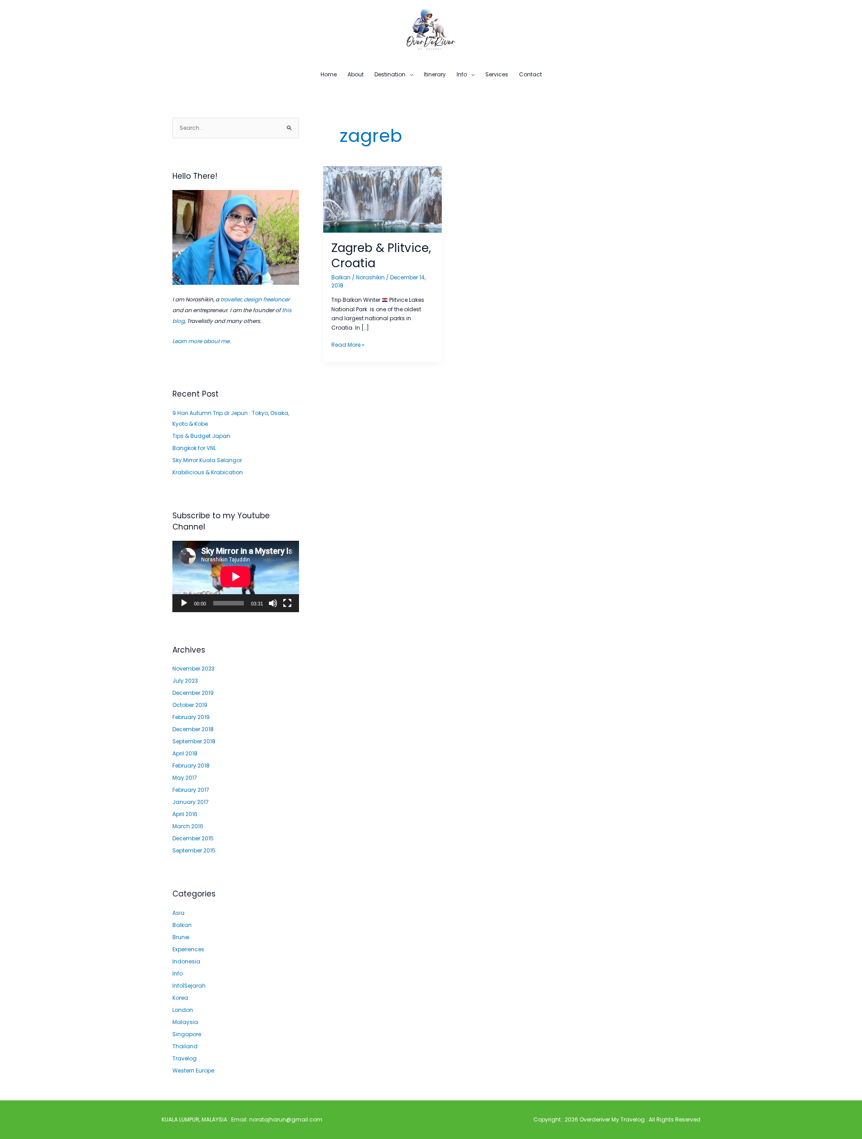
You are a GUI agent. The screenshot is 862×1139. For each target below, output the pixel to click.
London (182, 1010)
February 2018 (191, 765)
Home (329, 74)
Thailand (185, 1046)
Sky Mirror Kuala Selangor (207, 460)
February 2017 (190, 790)
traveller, (231, 299)
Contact (530, 74)
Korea (180, 998)
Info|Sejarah (189, 985)
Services (496, 74)
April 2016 (185, 814)
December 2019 (193, 693)
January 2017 (190, 802)
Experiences (188, 949)
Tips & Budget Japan (201, 436)
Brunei (180, 937)
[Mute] (272, 603)
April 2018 (185, 753)
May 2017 (184, 777)
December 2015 (193, 838)
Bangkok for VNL (194, 448)
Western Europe (193, 1070)
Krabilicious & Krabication (207, 472)
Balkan (182, 925)
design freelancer (267, 299)
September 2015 (194, 850)
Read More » (348, 344)
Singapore (186, 1034)
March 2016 (187, 826)
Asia (178, 913)
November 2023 (193, 668)
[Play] (184, 603)
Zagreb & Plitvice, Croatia (381, 255)
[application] (235, 576)
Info (462, 74)
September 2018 (194, 741)
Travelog (184, 1058)
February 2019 (191, 717)
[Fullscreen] (287, 603)
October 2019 (189, 705)
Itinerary (435, 74)
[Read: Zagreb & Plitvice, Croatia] (382, 199)
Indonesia (186, 961)
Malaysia (185, 1022)
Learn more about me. (201, 341)
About (355, 74)
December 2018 (193, 729)
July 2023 (185, 680)
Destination (389, 74)
